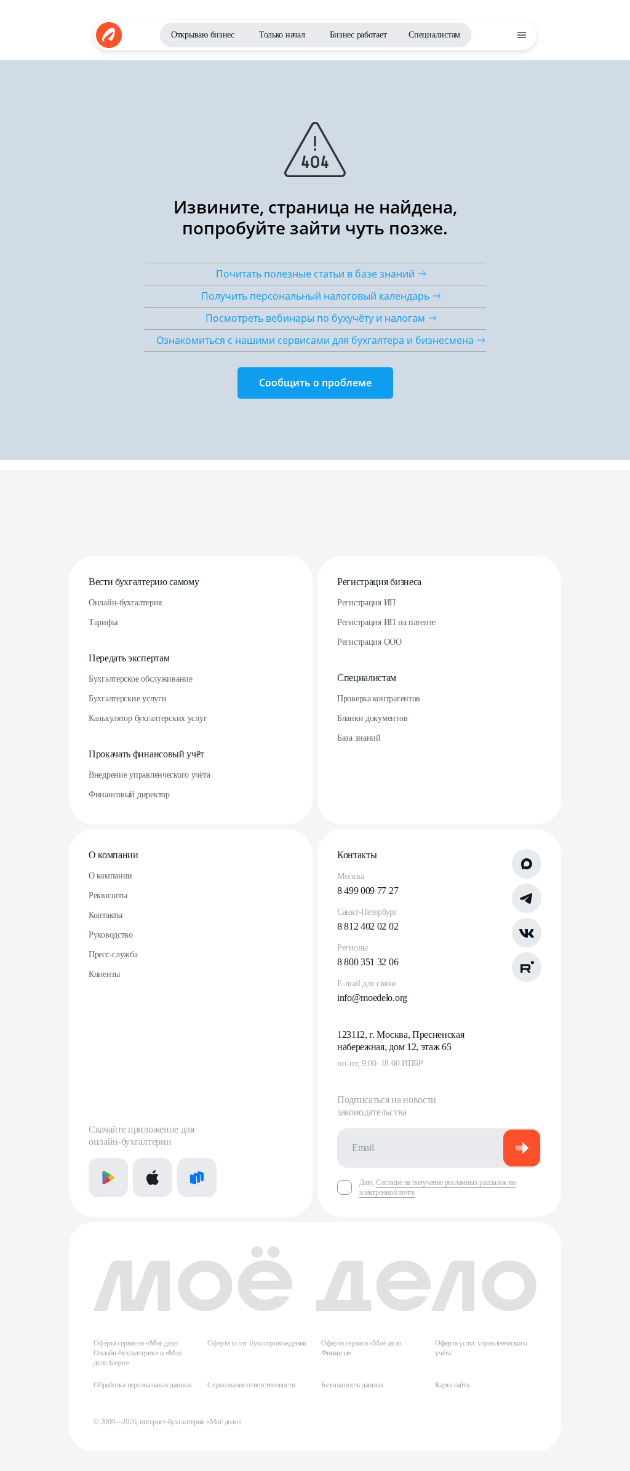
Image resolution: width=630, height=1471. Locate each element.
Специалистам (434, 34)
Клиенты (104, 974)
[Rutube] (526, 967)
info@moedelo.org (372, 997)
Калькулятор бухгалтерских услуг (148, 718)
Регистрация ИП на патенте (386, 622)
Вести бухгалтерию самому (144, 581)
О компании (113, 855)
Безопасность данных (352, 1385)
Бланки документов (372, 718)
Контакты (105, 915)
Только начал (282, 34)
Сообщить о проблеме (315, 382)
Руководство (111, 934)
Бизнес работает (358, 34)
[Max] (526, 864)
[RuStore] (197, 1177)
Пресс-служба (113, 954)
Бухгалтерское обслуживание (141, 679)
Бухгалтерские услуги (127, 698)
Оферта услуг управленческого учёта (481, 1348)
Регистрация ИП (366, 602)
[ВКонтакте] (526, 932)
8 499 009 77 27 (367, 890)
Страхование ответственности (251, 1385)
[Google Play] (108, 1177)
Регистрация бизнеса (379, 581)
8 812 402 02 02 (367, 926)
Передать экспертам (129, 658)
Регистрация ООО (369, 642)
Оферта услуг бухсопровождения (256, 1343)
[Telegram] (526, 898)
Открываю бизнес (202, 34)
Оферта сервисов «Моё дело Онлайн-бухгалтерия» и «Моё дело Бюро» (138, 1353)
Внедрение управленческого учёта (149, 774)
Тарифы (103, 622)
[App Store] (152, 1177)
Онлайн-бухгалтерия (125, 602)
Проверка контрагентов (378, 698)
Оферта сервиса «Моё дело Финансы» (361, 1348)
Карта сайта (452, 1385)
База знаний (359, 738)
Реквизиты (108, 895)
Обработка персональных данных (143, 1385)
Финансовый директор (129, 794)
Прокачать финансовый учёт (146, 754)
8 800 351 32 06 (367, 962)
